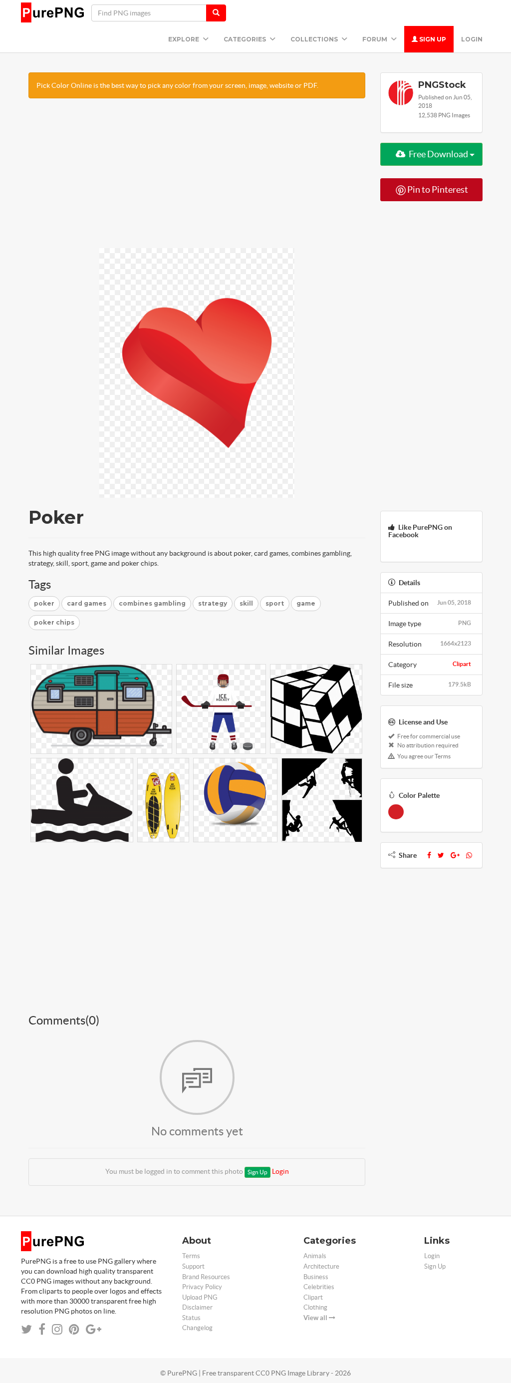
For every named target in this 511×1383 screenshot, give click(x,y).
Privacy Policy (202, 1287)
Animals (314, 1256)
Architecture (321, 1266)
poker (44, 603)
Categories (245, 39)
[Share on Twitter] (26, 1329)
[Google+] (455, 855)
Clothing (315, 1307)
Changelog (197, 1328)
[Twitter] (441, 855)
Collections (314, 39)
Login (472, 39)
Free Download (438, 154)
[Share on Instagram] (57, 1329)
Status (191, 1318)
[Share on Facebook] (41, 1329)
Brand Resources (206, 1277)
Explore (184, 39)
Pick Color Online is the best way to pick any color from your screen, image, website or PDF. (177, 85)
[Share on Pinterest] (74, 1329)
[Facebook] (429, 855)
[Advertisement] (196, 178)
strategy (212, 603)
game (305, 603)
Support (193, 1266)
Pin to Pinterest (437, 189)
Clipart (462, 664)
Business (315, 1277)
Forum (375, 39)
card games (86, 603)
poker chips (54, 622)
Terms (191, 1256)
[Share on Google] (93, 1329)
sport (274, 603)
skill (246, 603)
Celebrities (318, 1287)
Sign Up (432, 39)
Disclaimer (197, 1307)
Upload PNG (200, 1297)
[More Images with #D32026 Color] (396, 811)
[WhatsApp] (469, 855)
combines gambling (152, 603)
